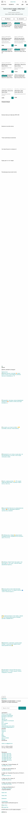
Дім (2, 733)
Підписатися (5, 372)
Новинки (4, 736)
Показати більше (6, 101)
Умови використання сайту (8, 726)
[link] (26, 2)
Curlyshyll (16, 62)
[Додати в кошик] (12, 45)
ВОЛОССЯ (3, 4)
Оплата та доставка (6, 714)
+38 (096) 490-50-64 (7, 760)
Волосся (4, 729)
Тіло (3, 732)
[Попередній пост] (3, 697)
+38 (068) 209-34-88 (6, 784)
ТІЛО (17, 4)
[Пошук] (5, 2)
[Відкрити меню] (2, 2)
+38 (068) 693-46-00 (7, 757)
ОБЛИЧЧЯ (11, 4)
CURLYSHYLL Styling (23, 62)
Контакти (4, 724)
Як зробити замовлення (7, 715)
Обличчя (4, 731)
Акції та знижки (5, 737)
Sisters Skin (4, 795)
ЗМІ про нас (4, 719)
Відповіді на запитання (7, 716)
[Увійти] (23, 2)
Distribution (4, 798)
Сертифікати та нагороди (8, 720)
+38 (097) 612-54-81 (6, 753)
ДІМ (22, 4)
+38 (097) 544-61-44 (6, 779)
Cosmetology (5, 801)
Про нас (3, 718)
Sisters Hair (4, 792)
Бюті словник (5, 723)
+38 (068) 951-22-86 (6, 758)
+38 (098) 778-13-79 (6, 765)
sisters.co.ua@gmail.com (7, 743)
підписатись (22, 708)
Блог (3, 722)
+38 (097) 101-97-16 (6, 775)
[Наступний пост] (5, 697)
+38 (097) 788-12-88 (6, 754)
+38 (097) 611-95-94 (6, 770)
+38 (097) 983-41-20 (6, 756)
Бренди (3, 739)
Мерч (3, 735)
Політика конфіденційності (8, 727)
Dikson (3, 36)
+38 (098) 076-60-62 (7, 788)
